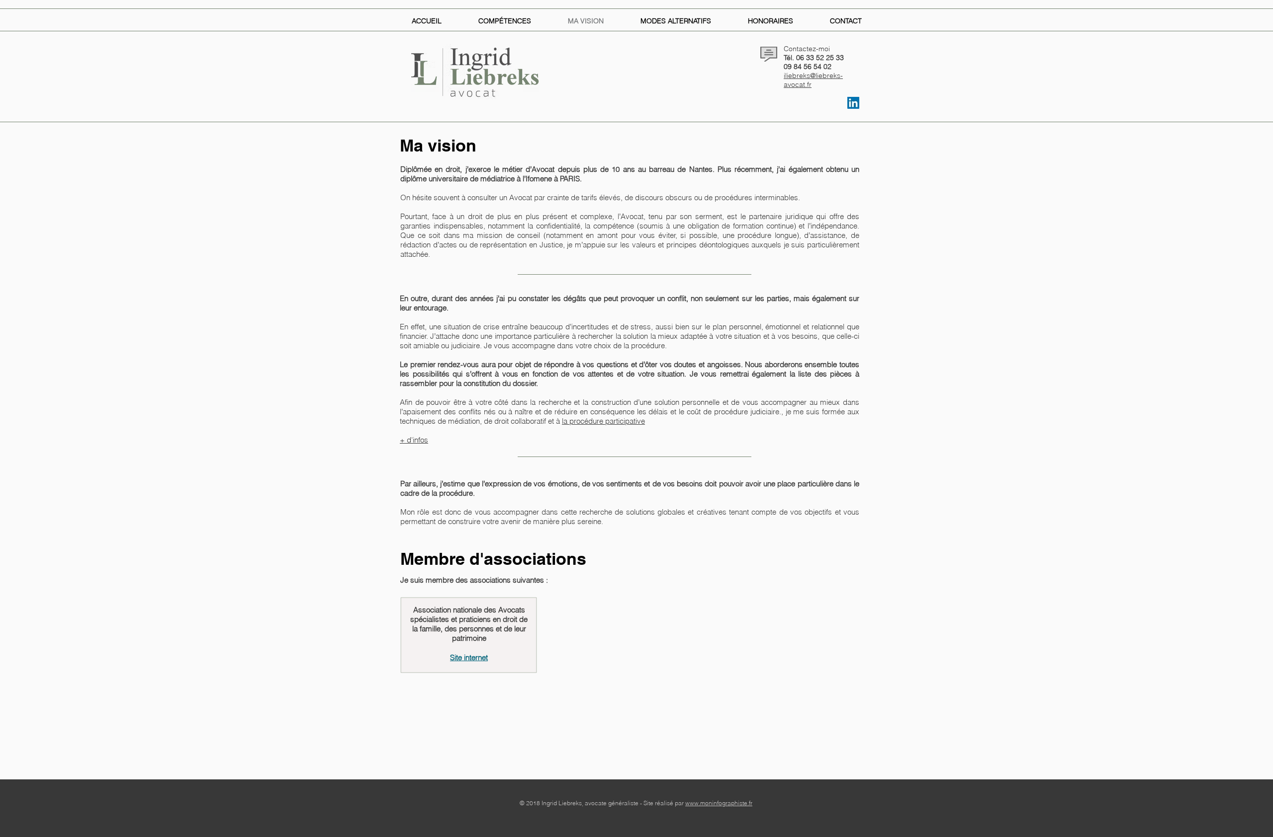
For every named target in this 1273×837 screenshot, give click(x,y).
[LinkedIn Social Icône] (853, 103)
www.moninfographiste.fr (718, 803)
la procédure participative (603, 421)
